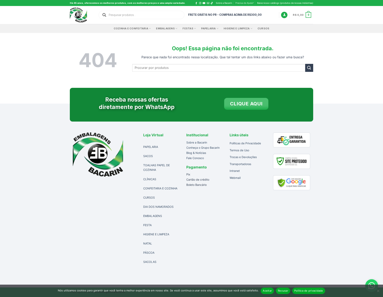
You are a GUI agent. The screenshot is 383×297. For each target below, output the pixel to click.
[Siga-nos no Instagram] (200, 3)
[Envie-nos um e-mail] (208, 3)
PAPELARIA (150, 146)
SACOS (148, 156)
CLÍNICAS (149, 179)
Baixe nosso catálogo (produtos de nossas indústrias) (285, 3)
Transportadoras (240, 164)
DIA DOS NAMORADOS (158, 206)
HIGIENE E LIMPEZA (156, 234)
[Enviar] (309, 68)
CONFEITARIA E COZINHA (160, 188)
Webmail (235, 177)
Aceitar (267, 290)
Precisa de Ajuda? (244, 3)
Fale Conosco (195, 158)
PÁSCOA (148, 252)
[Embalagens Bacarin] (81, 15)
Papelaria (208, 28)
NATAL (147, 243)
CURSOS (263, 28)
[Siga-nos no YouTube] (204, 3)
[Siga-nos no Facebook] (196, 3)
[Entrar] (284, 15)
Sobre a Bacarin (224, 3)
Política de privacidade (308, 290)
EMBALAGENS (165, 28)
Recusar (283, 290)
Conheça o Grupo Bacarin (203, 147)
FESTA (147, 225)
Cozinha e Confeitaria (131, 28)
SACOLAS (149, 261)
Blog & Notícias (196, 152)
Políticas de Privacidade (245, 143)
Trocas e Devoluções (243, 157)
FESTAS (188, 28)
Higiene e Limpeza (237, 28)
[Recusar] (378, 292)
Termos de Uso (239, 150)
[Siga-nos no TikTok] (213, 3)
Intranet (235, 170)
